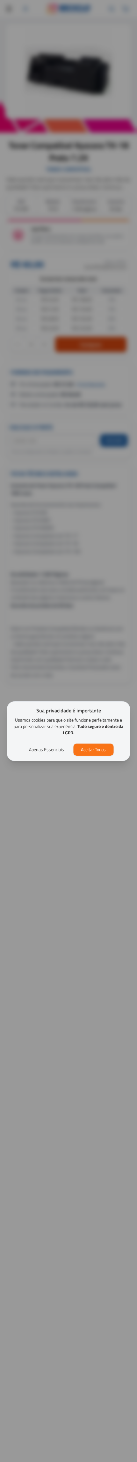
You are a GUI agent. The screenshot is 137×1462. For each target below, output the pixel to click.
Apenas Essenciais (46, 749)
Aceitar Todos (93, 749)
